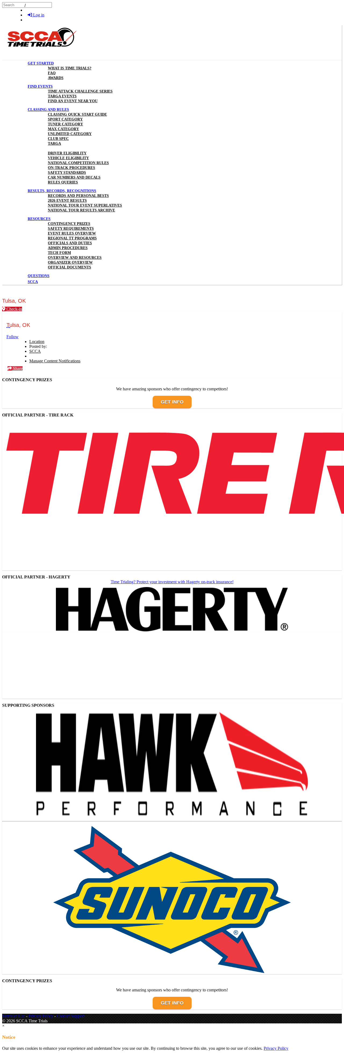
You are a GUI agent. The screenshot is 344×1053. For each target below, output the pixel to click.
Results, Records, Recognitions (62, 191)
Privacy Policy (40, 1016)
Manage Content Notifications (54, 361)
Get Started (41, 63)
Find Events (40, 86)
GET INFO (172, 402)
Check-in (13, 309)
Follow (12, 336)
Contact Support (70, 1016)
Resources (39, 219)
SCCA (35, 351)
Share (17, 368)
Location (36, 341)
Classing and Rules (48, 110)
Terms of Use (13, 1016)
